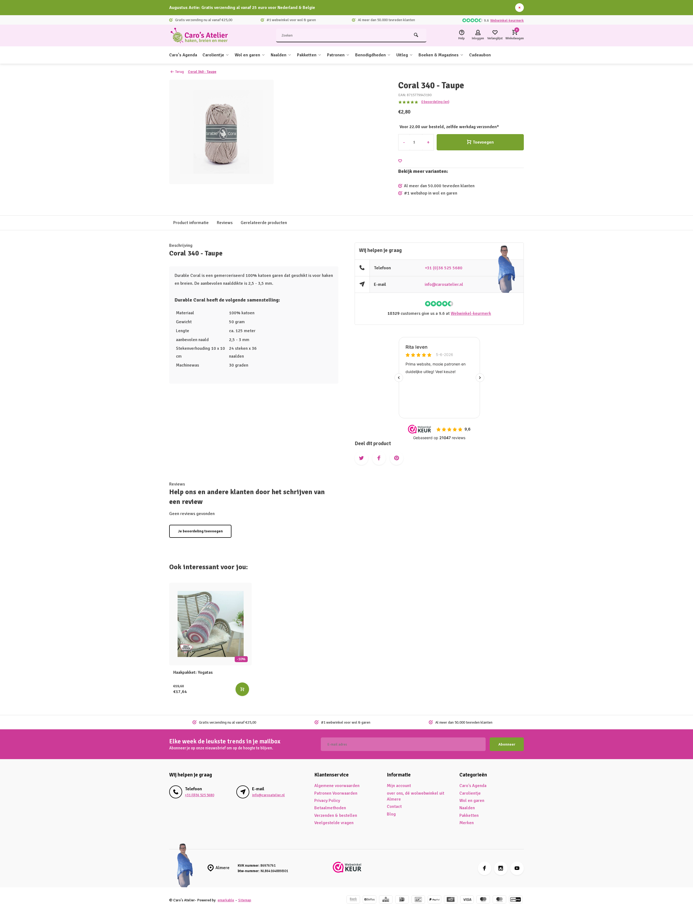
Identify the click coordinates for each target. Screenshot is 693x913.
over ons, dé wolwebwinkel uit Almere (415, 796)
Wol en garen (247, 55)
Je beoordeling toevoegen (200, 531)
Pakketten (306, 55)
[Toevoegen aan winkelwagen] (242, 689)
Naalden (278, 55)
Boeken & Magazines (439, 55)
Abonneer (506, 744)
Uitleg (402, 55)
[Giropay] (515, 900)
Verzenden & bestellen (335, 815)
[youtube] (517, 868)
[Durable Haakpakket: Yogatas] (210, 624)
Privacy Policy (327, 800)
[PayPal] (434, 900)
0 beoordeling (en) (435, 101)
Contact (394, 806)
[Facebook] (484, 868)
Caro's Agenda (183, 55)
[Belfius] (369, 900)
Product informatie (191, 222)
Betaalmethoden (330, 808)
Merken (466, 822)
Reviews (225, 222)
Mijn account (399, 785)
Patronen (336, 55)
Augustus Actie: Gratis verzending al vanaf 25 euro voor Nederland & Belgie (242, 7)
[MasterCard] (499, 900)
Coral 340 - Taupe (202, 71)
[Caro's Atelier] (201, 35)
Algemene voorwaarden (336, 785)
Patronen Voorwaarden (335, 793)
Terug (179, 71)
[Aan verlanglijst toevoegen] (400, 161)
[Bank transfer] (353, 900)
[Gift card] (450, 900)
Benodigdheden (370, 55)
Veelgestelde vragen (334, 822)
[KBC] (386, 900)
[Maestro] (483, 900)
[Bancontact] (418, 900)
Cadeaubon (480, 55)
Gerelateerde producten (264, 222)
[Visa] (467, 900)
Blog (391, 814)
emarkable (226, 900)
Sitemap (244, 900)
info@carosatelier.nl (444, 284)
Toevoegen (483, 142)
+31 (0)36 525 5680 (443, 268)
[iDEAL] (402, 900)
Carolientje (213, 55)
